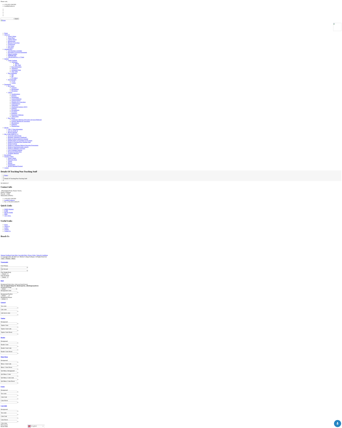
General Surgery (16, 100)
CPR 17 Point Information (15, 129)
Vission (10, 161)
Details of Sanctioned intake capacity (18, 147)
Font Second (4, 269)
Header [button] (3, 337)
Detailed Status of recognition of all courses (20, 140)
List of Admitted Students (15, 150)
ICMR (6, 211)
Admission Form (16, 70)
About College (12, 36)
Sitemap (3, 255)
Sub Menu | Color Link (7, 377)
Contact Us (7, 231)
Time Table (14, 71)
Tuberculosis (15, 116)
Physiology (14, 91)
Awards (6, 14)
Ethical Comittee (12, 54)
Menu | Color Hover (6, 367)
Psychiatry (14, 111)
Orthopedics (14, 105)
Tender (6, 9)
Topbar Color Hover (6, 332)
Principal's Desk (12, 160)
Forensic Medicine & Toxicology (20, 121)
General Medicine (16, 99)
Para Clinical (11, 118)
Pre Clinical (11, 86)
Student (6, 59)
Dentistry (14, 95)
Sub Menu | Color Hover (8, 381)
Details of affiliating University (16, 148)
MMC (6, 214)
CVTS (13, 81)
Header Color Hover (6, 351)
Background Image (6, 287)
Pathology (14, 124)
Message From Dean (14, 43)
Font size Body (5, 275)
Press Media (7, 10)
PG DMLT (14, 78)
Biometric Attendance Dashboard (17, 137)
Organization (11, 164)
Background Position (7, 294)
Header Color (4, 344)
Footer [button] (3, 386)
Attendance (14, 68)
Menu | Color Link (6, 364)
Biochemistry (15, 89)
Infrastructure (11, 41)
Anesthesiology (15, 94)
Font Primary (4, 265)
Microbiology (15, 123)
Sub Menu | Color (6, 374)
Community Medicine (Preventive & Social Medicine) (26, 119)
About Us (7, 35)
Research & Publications (15, 152)
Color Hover (4, 400)
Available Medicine (9, 15)
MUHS (6, 127)
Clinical (10, 92)
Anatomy (14, 87)
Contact (6, 168)
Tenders (6, 229)
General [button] (3, 302)
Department (7, 84)
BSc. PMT (18, 65)
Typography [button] (4, 262)
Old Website (4, 22)
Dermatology (15, 97)
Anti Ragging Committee (15, 51)
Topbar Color (4, 325)
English (34, 426)
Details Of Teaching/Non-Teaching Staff (19, 142)
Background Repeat (6, 297)
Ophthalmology (15, 103)
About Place (11, 38)
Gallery (6, 12)
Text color (3, 306)
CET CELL (7, 215)
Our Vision (11, 46)
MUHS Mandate (12, 132)
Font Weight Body (6, 272)
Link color (4, 309)
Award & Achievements (14, 135)
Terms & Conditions (42, 255)
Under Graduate (12, 60)
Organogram (11, 44)
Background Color (6, 290)
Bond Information (16, 67)
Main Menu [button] (4, 357)
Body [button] (2, 281)
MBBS (17, 63)
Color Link (4, 397)
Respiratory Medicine (17, 115)
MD (12, 75)
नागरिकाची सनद (12, 55)
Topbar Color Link (6, 329)
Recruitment (7, 155)
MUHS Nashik (8, 212)
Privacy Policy (32, 255)
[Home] (3, 20)
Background (4, 322)
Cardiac (13, 83)
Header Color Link (6, 348)
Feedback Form (10, 255)
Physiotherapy (15, 110)
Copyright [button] (4, 406)
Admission (14, 62)
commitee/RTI (8, 49)
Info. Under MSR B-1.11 (11, 134)
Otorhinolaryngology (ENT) (19, 107)
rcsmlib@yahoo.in (9, 200)
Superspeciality (12, 79)
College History (12, 39)
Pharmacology (15, 126)
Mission (10, 163)
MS (12, 76)
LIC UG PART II (13, 131)
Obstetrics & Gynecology (18, 102)
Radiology (14, 113)
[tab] (171, 262)
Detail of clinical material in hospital (18, 139)
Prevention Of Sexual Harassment (17, 52)
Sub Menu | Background (8, 371)
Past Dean (11, 47)
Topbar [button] (3, 318)
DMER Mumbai (9, 209)
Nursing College (9, 156)
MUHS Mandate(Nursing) (15, 166)
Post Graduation (12, 73)
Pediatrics (14, 108)
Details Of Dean (12, 144)
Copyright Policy (23, 255)
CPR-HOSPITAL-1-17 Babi (16, 57)
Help (16, 255)
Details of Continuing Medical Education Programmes (23, 145)
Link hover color (5, 313)
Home (6, 33)
